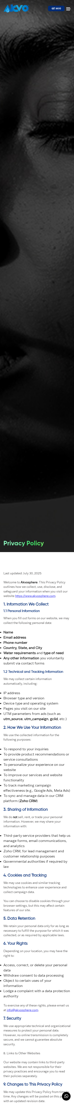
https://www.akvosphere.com (35, 596)
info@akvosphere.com (22, 1010)
